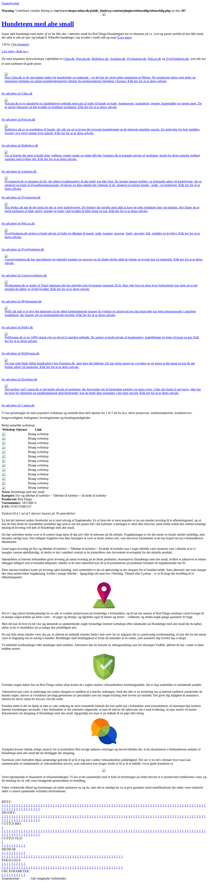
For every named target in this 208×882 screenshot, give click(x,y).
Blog (25, 878)
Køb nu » (23, 51)
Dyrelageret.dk (136, 59)
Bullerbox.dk (100, 59)
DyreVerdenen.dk (177, 59)
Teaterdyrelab (10, 3)
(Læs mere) (124, 37)
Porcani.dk (83, 59)
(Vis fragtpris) (20, 44)
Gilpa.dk (69, 59)
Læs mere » (9, 51)
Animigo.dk (117, 59)
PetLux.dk (154, 59)
